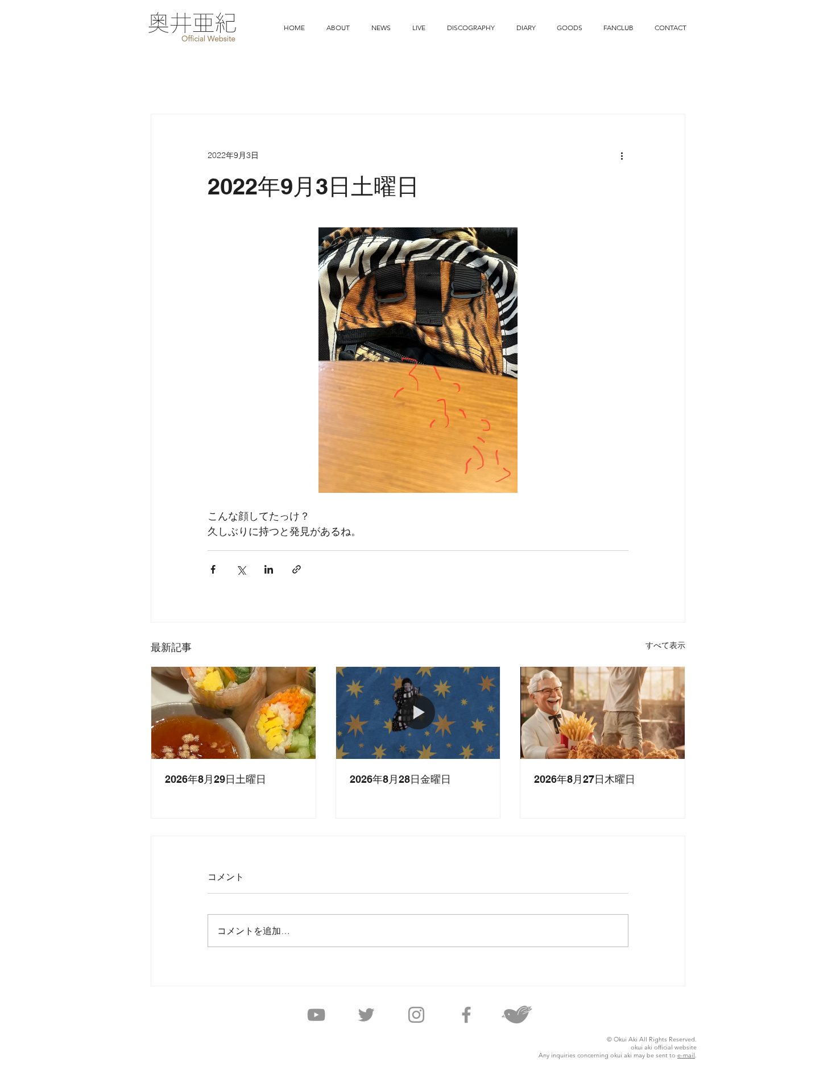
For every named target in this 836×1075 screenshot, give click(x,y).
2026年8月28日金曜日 (400, 779)
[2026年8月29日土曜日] (233, 713)
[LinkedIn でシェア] (268, 569)
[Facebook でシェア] (213, 569)
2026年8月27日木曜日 (584, 779)
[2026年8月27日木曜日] (602, 713)
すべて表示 (665, 645)
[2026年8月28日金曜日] (418, 713)
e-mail (686, 1055)
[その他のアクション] (621, 155)
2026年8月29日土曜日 (215, 779)
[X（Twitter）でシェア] (240, 569)
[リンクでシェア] (296, 569)
